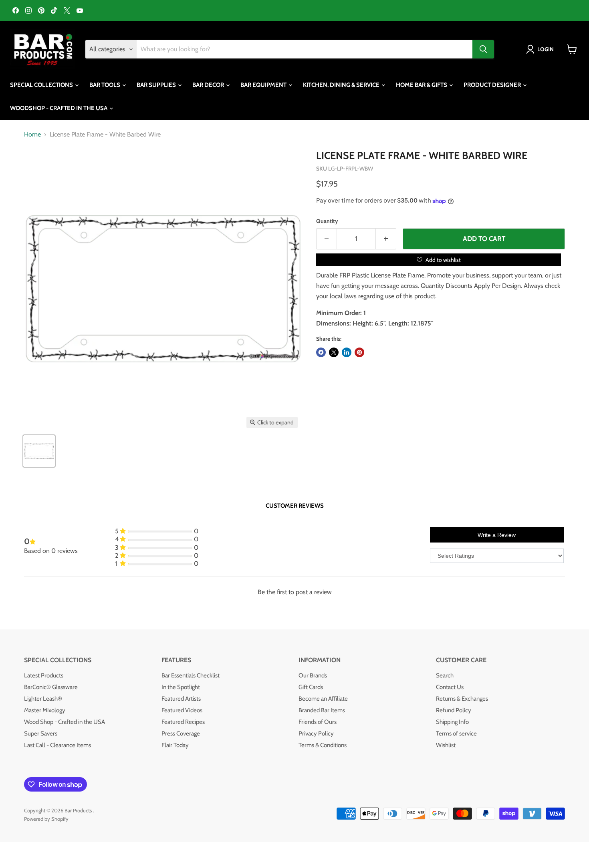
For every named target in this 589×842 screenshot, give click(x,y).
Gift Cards (311, 687)
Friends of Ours (318, 721)
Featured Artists (181, 698)
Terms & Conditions (323, 745)
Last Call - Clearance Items (57, 745)
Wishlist (446, 745)
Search (445, 675)
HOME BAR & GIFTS (422, 84)
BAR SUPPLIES (157, 84)
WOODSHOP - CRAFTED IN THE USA (59, 108)
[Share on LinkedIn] (346, 352)
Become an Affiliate (323, 698)
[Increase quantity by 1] (386, 239)
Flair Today (175, 745)
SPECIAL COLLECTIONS (42, 84)
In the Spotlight (180, 687)
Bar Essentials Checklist (190, 675)
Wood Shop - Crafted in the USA (64, 721)
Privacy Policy (316, 733)
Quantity (327, 221)
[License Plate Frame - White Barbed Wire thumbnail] (39, 451)
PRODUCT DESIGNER (493, 84)
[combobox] (304, 49)
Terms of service (456, 733)
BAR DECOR (208, 84)
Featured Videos (181, 710)
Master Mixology (44, 710)
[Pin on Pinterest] (359, 352)
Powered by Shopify (46, 819)
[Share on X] (334, 352)
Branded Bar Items (322, 710)
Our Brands (313, 675)
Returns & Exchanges (462, 698)
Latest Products (43, 675)
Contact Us (450, 687)
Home (32, 134)
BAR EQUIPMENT (264, 84)
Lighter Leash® (43, 698)
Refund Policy (453, 710)
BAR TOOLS (105, 84)
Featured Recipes (183, 721)
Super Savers (40, 733)
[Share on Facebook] (321, 352)
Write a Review (497, 535)
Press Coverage (180, 733)
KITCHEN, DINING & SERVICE (342, 84)
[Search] (483, 49)
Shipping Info (452, 721)
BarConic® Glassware (51, 687)
